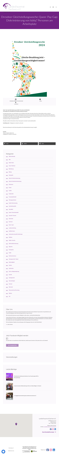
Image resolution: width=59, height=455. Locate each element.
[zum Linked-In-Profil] (55, 429)
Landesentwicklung (12, 227)
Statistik (10, 274)
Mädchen (10, 237)
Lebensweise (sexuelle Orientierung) (15, 234)
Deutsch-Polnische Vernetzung (14, 178)
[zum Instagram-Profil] (53, 429)
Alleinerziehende (12, 156)
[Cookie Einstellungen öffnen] (3, 453)
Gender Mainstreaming (13, 203)
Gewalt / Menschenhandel (13, 212)
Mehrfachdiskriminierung (13, 243)
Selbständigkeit (12, 262)
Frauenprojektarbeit (12, 196)
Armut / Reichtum (12, 165)
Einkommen (11, 184)
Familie (10, 190)
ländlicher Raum (12, 231)
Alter (10, 159)
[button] (11, 143)
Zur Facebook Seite (12, 345)
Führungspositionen (12, 199)
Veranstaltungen (12, 280)
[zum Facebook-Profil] (51, 429)
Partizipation (11, 249)
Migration (10, 246)
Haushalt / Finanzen (12, 215)
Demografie (11, 175)
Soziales (10, 265)
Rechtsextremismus (12, 255)
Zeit (9, 296)
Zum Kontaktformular (48, 432)
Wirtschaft (11, 286)
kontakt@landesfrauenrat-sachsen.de (49, 426)
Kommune (11, 221)
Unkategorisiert (12, 277)
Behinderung (11, 168)
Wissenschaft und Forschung (14, 290)
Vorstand (10, 283)
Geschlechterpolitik (12, 206)
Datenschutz (11, 450)
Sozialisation (11, 268)
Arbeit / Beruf (11, 162)
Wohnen (10, 293)
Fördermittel (11, 193)
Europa (10, 187)
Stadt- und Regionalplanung (14, 271)
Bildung (10, 171)
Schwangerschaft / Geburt (13, 259)
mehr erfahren (10, 324)
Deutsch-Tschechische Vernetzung (15, 181)
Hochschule (11, 218)
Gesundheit (11, 209)
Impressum (11, 448)
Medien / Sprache (12, 240)
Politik (10, 252)
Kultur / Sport (11, 224)
